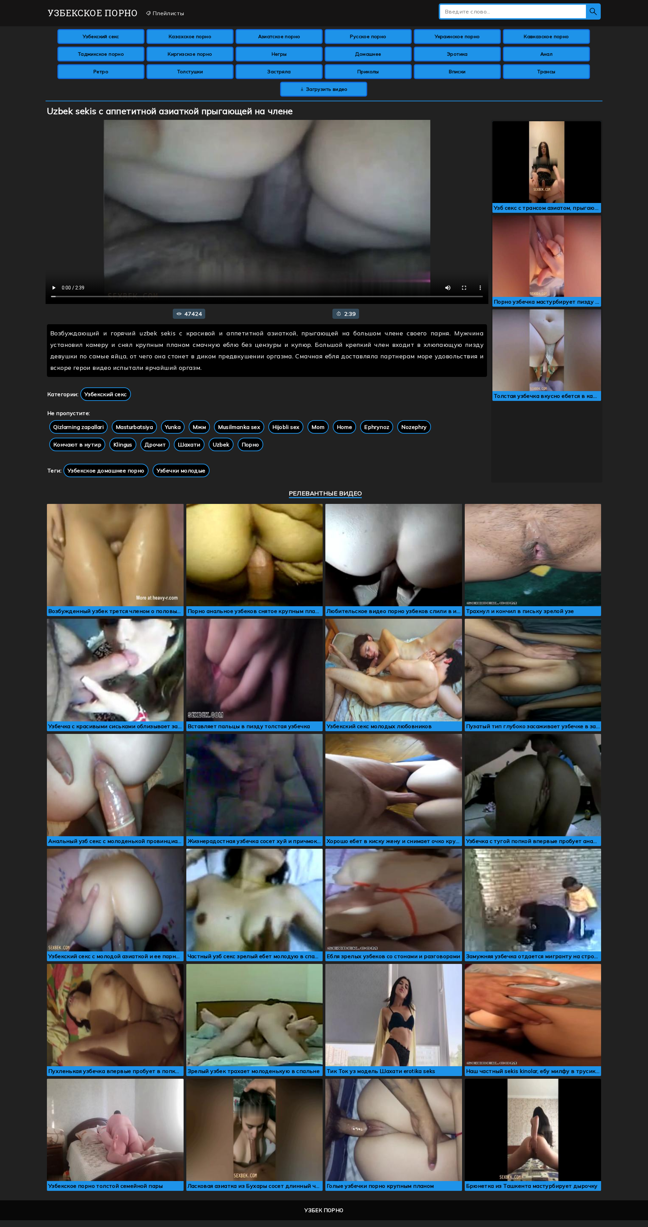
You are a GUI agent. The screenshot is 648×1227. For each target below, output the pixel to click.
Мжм (199, 427)
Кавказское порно (546, 36)
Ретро (100, 72)
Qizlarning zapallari (78, 427)
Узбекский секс (101, 36)
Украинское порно (457, 36)
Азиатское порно (279, 36)
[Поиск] (593, 11)
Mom (318, 427)
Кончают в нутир (77, 444)
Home (344, 427)
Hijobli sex (285, 427)
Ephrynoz (376, 427)
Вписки (457, 72)
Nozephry (414, 427)
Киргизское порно (190, 54)
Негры (279, 54)
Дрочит (155, 444)
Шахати (189, 444)
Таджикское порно (101, 54)
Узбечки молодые (181, 470)
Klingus (122, 444)
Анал (546, 54)
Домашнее (368, 54)
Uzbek (221, 444)
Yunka (173, 427)
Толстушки (190, 72)
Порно (250, 444)
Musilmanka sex (239, 427)
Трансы (546, 72)
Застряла (279, 72)
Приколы (368, 72)
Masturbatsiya (134, 427)
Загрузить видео (326, 89)
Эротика (457, 54)
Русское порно (368, 36)
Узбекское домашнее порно (106, 470)
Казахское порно (190, 36)
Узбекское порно (93, 13)
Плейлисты (167, 13)
